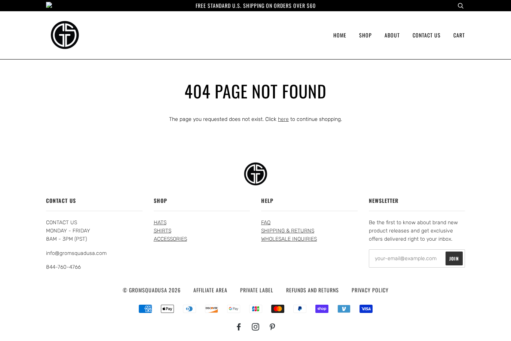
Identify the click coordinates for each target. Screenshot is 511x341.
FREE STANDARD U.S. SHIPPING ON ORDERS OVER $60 (256, 5)
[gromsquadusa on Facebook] (239, 327)
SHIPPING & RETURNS (287, 231)
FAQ (265, 222)
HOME (339, 35)
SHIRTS (162, 231)
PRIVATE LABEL (256, 290)
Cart (459, 35)
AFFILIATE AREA (210, 290)
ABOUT (392, 35)
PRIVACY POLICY (370, 290)
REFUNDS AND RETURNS (312, 290)
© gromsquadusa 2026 (152, 290)
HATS (160, 222)
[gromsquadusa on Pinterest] (272, 327)
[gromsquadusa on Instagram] (256, 327)
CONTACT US (427, 35)
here (283, 119)
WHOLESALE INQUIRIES (289, 239)
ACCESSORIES (170, 239)
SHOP (365, 35)
